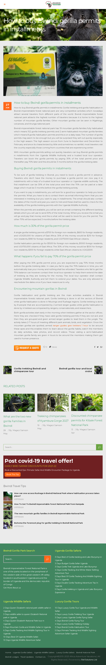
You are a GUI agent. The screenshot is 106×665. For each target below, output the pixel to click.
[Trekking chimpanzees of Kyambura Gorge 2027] (53, 402)
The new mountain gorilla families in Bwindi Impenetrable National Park (49, 513)
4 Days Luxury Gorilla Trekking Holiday (72, 624)
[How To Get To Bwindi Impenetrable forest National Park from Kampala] (7, 505)
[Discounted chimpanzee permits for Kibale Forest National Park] (87, 402)
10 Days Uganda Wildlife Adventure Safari (22, 640)
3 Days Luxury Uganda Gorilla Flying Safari (74, 617)
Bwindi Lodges (12, 657)
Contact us (40, 657)
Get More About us (12, 588)
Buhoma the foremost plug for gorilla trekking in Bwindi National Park (48, 523)
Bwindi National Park (85, 652)
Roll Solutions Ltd (89, 660)
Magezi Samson (20, 430)
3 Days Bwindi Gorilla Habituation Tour (72, 627)
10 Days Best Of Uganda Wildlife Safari (20, 637)
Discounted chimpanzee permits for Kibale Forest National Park (87, 420)
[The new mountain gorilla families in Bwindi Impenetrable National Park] (7, 514)
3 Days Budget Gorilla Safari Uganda (71, 563)
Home (8, 652)
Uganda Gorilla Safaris (22, 652)
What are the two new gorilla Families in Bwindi (17, 421)
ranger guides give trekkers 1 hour (70, 325)
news (54, 347)
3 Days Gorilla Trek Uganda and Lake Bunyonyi (76, 567)
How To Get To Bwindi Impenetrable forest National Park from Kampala (49, 504)
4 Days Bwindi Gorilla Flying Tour (69, 621)
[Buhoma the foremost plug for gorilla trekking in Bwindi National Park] (7, 524)
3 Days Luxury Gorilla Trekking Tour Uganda (74, 614)
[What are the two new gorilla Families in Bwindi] (19, 403)
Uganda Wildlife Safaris (44, 652)
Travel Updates (27, 657)
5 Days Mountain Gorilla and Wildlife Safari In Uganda (27, 627)
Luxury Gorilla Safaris (65, 652)
